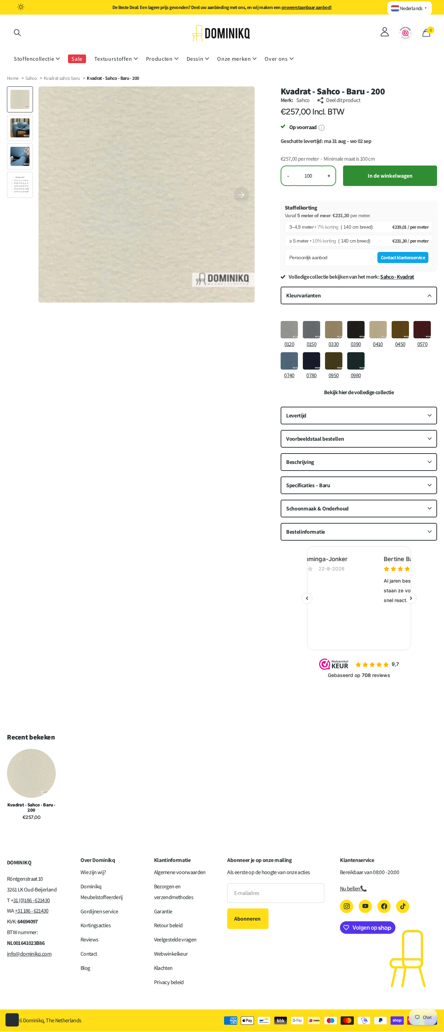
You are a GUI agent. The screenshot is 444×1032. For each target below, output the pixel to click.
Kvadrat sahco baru (62, 78)
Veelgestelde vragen (175, 939)
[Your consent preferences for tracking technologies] (12, 1019)
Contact (88, 953)
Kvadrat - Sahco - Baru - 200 (31, 807)
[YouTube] (365, 906)
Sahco (31, 78)
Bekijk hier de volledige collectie (359, 392)
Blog (85, 968)
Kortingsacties (95, 925)
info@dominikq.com (29, 953)
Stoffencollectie (34, 58)
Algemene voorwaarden (180, 872)
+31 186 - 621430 (32, 910)
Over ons (276, 58)
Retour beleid (168, 925)
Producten (159, 58)
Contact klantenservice (403, 257)
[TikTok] (402, 906)
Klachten (163, 968)
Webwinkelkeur (171, 953)
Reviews (89, 939)
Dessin (195, 58)
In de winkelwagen (390, 175)
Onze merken (234, 58)
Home (12, 78)
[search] (17, 33)
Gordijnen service (99, 911)
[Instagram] (346, 906)
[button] (241, 194)
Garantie (163, 911)
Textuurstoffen (113, 58)
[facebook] (384, 906)
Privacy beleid (169, 982)
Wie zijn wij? (93, 872)
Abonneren (248, 918)
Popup (321, 127)
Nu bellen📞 (353, 888)
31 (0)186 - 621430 (31, 900)
